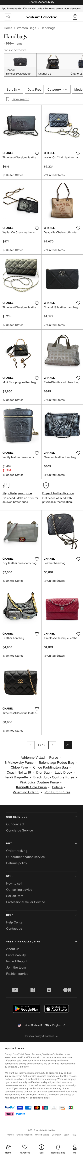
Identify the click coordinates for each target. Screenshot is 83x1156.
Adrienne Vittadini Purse (39, 757)
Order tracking (16, 850)
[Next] (52, 745)
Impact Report (16, 961)
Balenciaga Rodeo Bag (56, 762)
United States (42, 1134)
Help (10, 915)
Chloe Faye (19, 767)
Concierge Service (19, 830)
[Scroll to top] (68, 745)
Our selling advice (19, 889)
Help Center (15, 922)
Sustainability (16, 955)
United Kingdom (24, 1134)
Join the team (16, 967)
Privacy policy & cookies (39, 1036)
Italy (74, 1134)
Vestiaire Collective (23, 941)
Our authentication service (25, 857)
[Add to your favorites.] (37, 153)
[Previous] (31, 745)
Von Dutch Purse (57, 792)
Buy (9, 843)
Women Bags (26, 28)
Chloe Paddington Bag (50, 767)
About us (12, 948)
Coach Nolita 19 (19, 772)
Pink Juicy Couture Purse (39, 782)
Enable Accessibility (41, 2)
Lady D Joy (63, 772)
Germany (56, 1134)
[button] (75, 17)
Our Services (16, 817)
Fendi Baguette (16, 777)
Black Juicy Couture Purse (53, 777)
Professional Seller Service (25, 902)
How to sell (14, 883)
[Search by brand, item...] (8, 17)
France (10, 1134)
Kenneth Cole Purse (31, 787)
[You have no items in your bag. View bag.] (75, 17)
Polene (57, 787)
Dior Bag (43, 772)
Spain (66, 1134)
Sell (9, 876)
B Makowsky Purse (19, 762)
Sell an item (14, 895)
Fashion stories (17, 973)
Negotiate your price (17, 493)
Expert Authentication (58, 493)
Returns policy (16, 863)
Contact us (14, 928)
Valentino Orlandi (26, 792)
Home (8, 28)
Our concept (15, 824)
